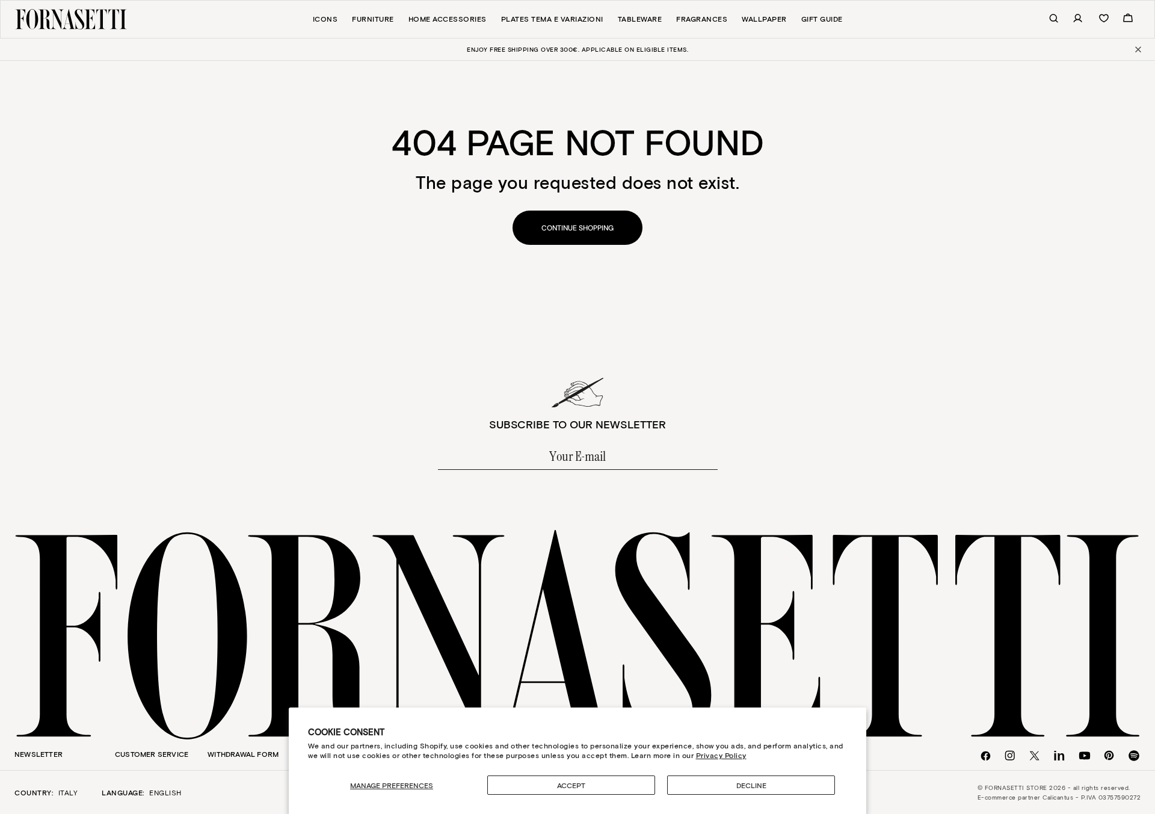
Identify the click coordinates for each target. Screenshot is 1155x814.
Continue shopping (577, 228)
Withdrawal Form (243, 754)
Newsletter (38, 754)
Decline (751, 785)
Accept (571, 785)
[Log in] (1071, 19)
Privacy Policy (721, 755)
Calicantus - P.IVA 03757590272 (1092, 797)
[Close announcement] (1137, 49)
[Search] (1047, 19)
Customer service (151, 754)
